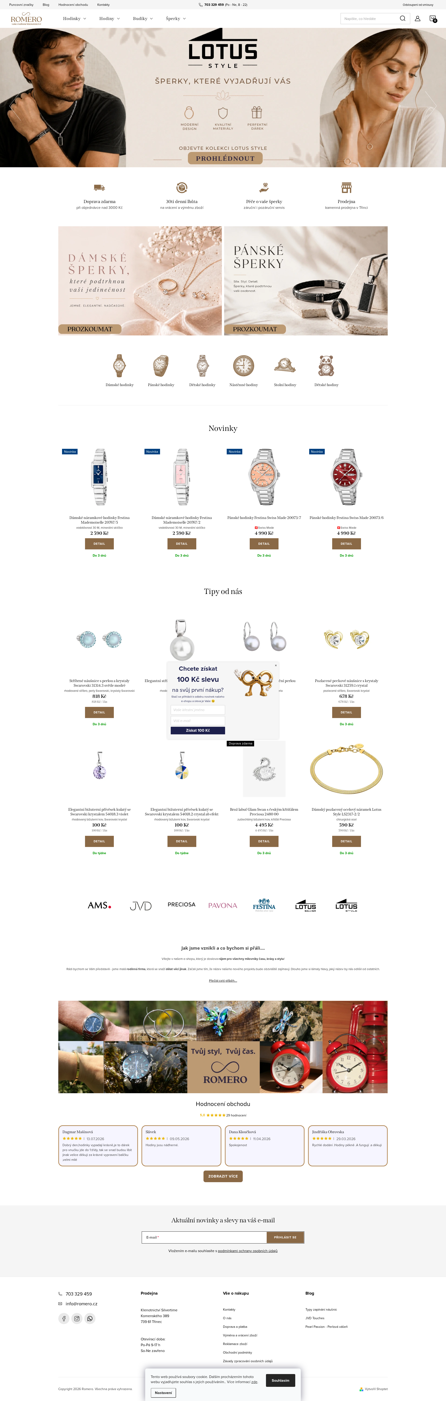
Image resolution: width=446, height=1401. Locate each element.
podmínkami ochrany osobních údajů (248, 1250)
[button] (15, 104)
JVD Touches (315, 1318)
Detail (99, 543)
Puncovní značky (21, 4)
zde (254, 1381)
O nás (227, 1318)
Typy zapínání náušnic (321, 1309)
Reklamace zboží (235, 1344)
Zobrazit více (223, 1176)
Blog (46, 4)
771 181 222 (89, 1318)
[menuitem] (75, 18)
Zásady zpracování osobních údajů (248, 1361)
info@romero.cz (81, 1303)
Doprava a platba (235, 1327)
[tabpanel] (119, 371)
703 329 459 (79, 1293)
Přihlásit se (285, 1237)
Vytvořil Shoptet (376, 1389)
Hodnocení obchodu (73, 4)
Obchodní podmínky (237, 1352)
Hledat (403, 18)
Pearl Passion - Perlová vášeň (326, 1327)
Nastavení (163, 1392)
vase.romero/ (76, 1318)
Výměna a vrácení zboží (240, 1335)
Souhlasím (280, 1380)
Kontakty (103, 4)
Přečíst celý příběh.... (223, 980)
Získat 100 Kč (198, 730)
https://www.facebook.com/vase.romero (63, 1318)
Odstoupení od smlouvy (418, 5)
